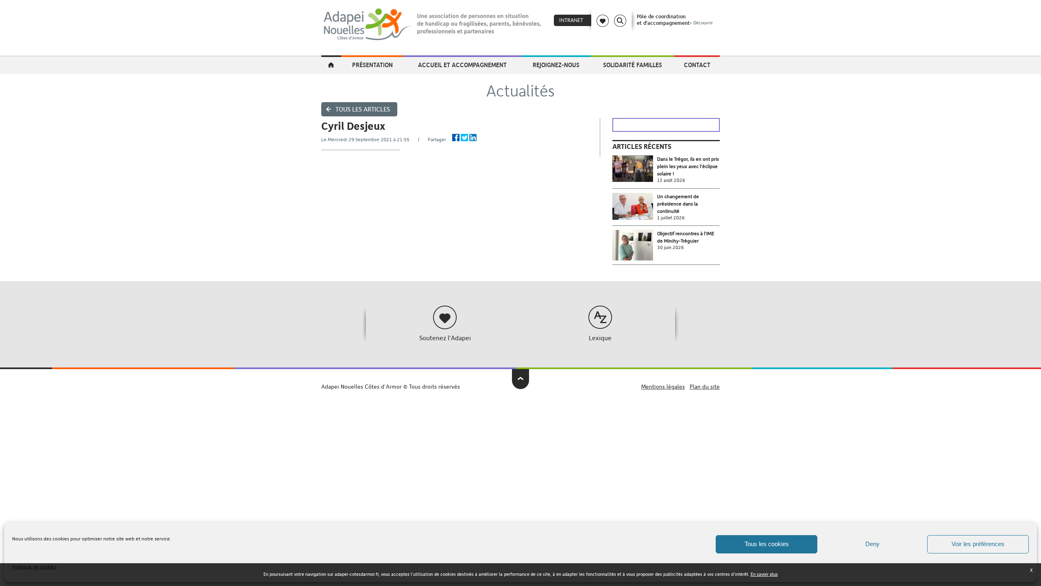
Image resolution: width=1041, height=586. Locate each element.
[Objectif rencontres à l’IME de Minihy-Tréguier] (634, 245)
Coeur (603, 21)
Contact (697, 64)
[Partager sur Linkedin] (473, 137)
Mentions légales (663, 386)
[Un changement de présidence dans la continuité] (634, 206)
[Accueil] (432, 24)
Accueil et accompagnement (462, 64)
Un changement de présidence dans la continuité (678, 204)
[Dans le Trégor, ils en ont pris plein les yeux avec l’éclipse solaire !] (634, 168)
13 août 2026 (671, 180)
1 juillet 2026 (671, 218)
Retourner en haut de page (520, 379)
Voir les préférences (978, 543)
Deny (872, 543)
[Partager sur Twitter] (464, 137)
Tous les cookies (767, 543)
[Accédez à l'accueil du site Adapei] (331, 65)
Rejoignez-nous (556, 64)
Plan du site (705, 386)
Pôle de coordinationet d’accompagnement (675, 19)
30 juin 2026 (670, 247)
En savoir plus (764, 574)
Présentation (372, 64)
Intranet (571, 20)
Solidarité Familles (632, 64)
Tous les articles (362, 109)
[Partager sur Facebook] (456, 137)
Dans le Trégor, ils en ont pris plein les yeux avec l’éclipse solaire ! (688, 166)
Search (620, 21)
